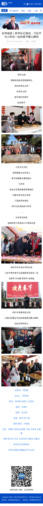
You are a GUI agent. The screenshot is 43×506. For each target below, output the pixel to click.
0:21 (7, 68)
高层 (23, 10)
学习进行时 (14, 10)
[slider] (33, 68)
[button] (3, 68)
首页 (4, 10)
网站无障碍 (38, 4)
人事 (36, 10)
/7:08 (11, 68)
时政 (29, 10)
